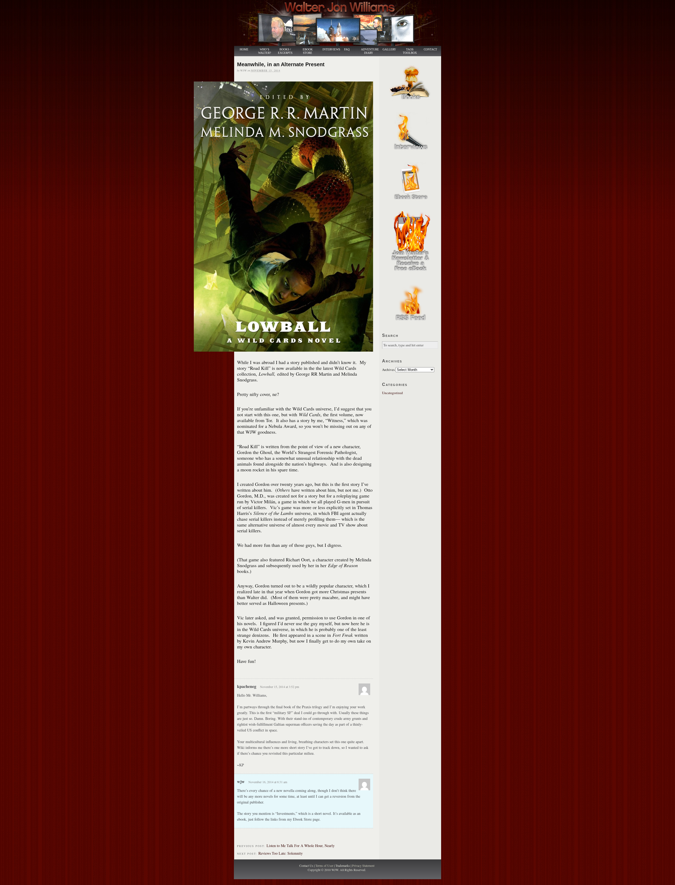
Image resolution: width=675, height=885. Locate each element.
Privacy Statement (363, 865)
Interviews (328, 49)
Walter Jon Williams (340, 23)
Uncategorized (392, 392)
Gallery (389, 49)
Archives (388, 369)
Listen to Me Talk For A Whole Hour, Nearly (301, 845)
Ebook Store (308, 51)
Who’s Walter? (264, 51)
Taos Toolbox (410, 51)
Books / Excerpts (285, 51)
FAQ (347, 49)
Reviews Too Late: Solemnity (280, 853)
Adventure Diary (369, 51)
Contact (430, 49)
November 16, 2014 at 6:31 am (267, 782)
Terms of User (324, 865)
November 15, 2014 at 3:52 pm (279, 687)
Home (244, 49)
